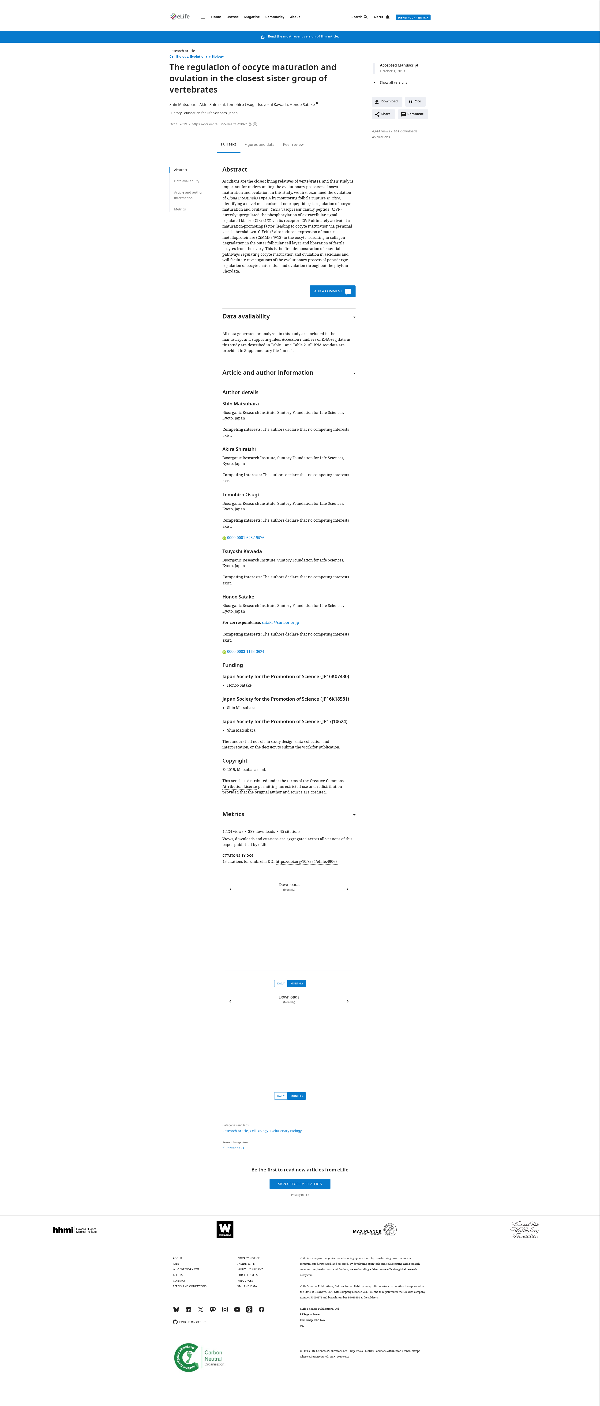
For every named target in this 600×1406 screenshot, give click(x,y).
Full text (228, 145)
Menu (203, 17)
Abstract (180, 170)
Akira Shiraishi (212, 105)
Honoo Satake (302, 105)
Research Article (182, 51)
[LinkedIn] (188, 1311)
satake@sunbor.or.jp (280, 622)
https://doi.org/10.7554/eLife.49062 (219, 124)
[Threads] (249, 1311)
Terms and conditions (189, 1286)
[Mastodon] (213, 1311)
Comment (417, 115)
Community (275, 17)
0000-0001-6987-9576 (245, 538)
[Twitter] (200, 1311)
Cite (418, 101)
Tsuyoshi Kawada (272, 105)
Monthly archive (250, 1269)
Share (385, 114)
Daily (281, 983)
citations (381, 137)
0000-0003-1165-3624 (245, 651)
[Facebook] (261, 1311)
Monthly (297, 983)
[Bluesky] (176, 1311)
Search (357, 17)
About (295, 17)
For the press (247, 1275)
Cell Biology (178, 57)
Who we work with (187, 1269)
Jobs (176, 1264)
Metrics (180, 209)
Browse (233, 17)
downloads (405, 131)
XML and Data (247, 1286)
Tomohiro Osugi (241, 105)
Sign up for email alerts (300, 1184)
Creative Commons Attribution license (387, 1351)
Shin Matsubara (183, 105)
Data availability (186, 181)
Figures (259, 144)
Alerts (378, 17)
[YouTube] (237, 1311)
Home (216, 17)
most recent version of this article (310, 36)
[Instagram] (225, 1311)
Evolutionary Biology (207, 57)
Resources (245, 1281)
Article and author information (188, 195)
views (381, 131)
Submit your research (413, 17)
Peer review (293, 144)
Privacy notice (300, 1195)
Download (389, 101)
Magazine (252, 17)
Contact (179, 1281)
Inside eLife (246, 1264)
